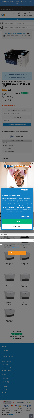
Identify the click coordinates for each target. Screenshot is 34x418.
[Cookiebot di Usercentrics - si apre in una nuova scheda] (21, 190)
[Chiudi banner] (31, 190)
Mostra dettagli (25, 216)
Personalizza (16, 226)
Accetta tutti (17, 221)
